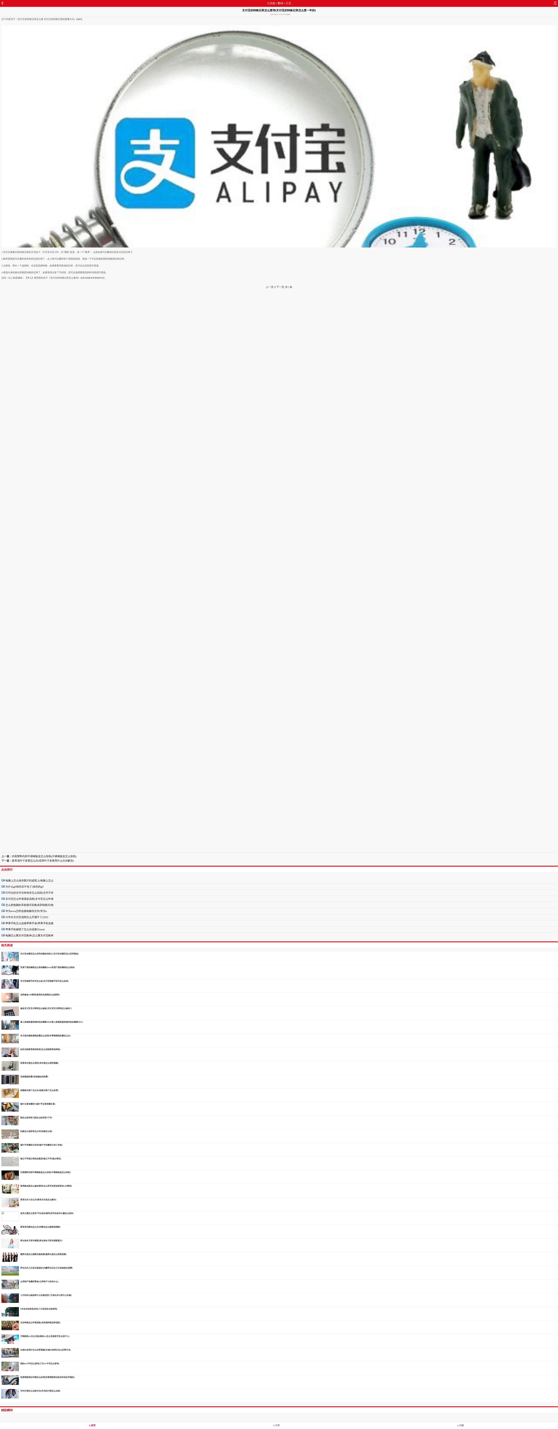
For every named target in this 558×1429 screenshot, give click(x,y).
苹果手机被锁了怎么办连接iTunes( (25, 929)
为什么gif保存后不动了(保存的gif (25, 886)
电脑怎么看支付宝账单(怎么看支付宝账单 (29, 935)
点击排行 (7, 869)
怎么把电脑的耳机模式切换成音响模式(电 (29, 904)
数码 (280, 3)
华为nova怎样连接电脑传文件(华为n (26, 911)
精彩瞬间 (7, 1410)
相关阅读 (7, 945)
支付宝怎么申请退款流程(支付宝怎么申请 (29, 898)
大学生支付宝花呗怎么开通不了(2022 (27, 917)
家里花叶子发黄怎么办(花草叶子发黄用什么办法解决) (43, 860)
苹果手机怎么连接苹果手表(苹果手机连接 (29, 923)
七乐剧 (271, 3)
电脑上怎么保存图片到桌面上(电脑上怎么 (29, 880)
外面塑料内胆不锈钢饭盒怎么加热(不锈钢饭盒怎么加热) (44, 856)
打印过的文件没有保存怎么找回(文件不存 (29, 892)
